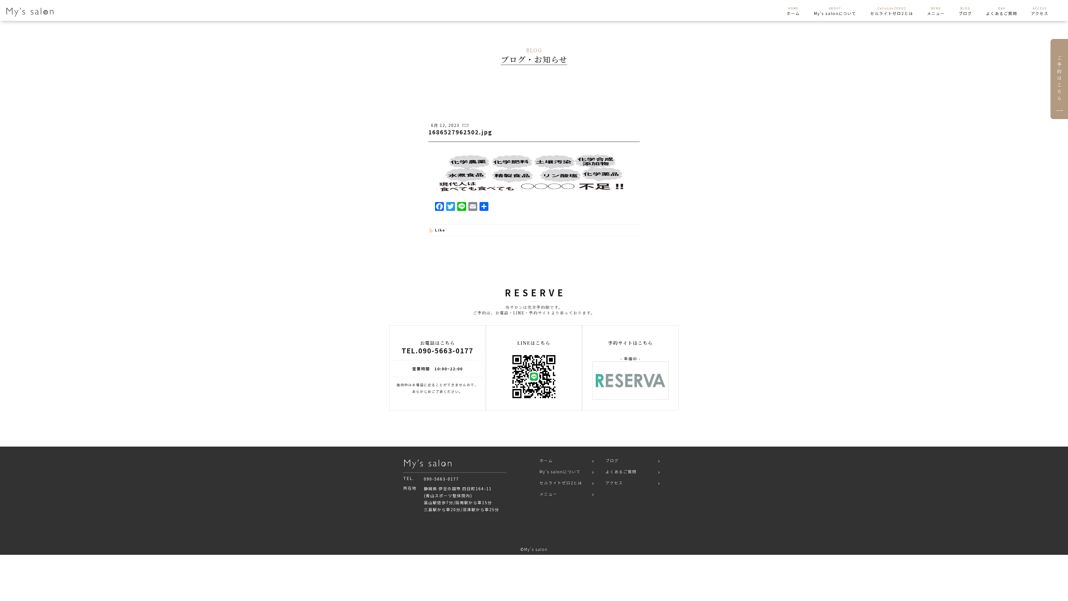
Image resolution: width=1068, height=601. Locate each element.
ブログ (612, 460)
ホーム (546, 460)
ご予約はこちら (1059, 79)
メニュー (548, 494)
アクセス (614, 483)
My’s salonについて (560, 471)
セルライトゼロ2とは (561, 483)
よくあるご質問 (621, 471)
